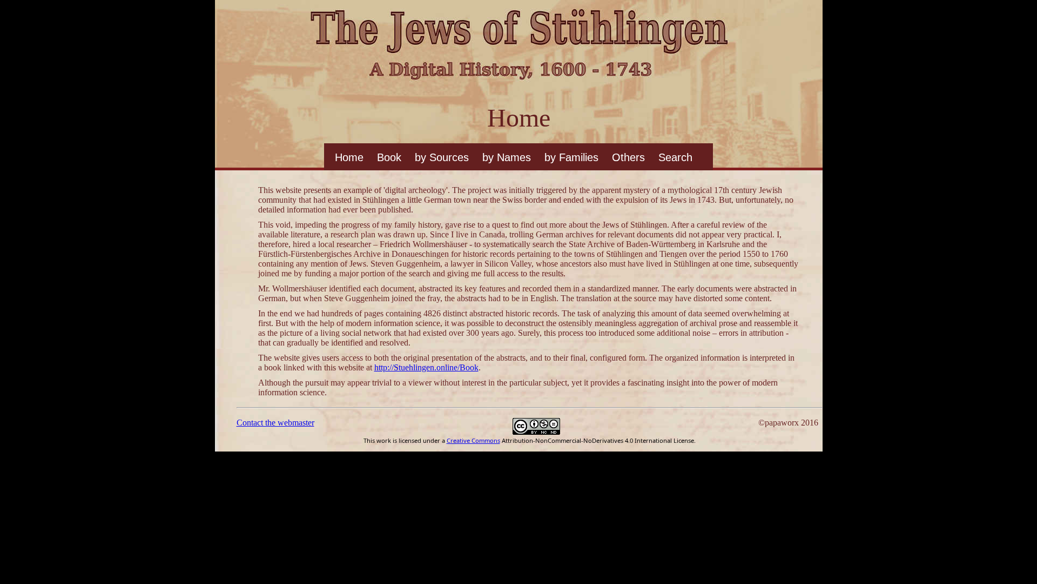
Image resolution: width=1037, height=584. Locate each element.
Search (675, 157)
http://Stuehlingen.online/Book (426, 367)
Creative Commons (473, 440)
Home (349, 157)
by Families (571, 157)
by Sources (442, 157)
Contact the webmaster (275, 422)
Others (628, 157)
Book (389, 157)
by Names (506, 157)
